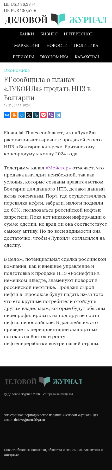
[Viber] (51, 115)
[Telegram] (58, 115)
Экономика (54, 56)
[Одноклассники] (14, 115)
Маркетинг (27, 45)
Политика (86, 45)
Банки (27, 33)
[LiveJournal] (36, 115)
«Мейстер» (58, 168)
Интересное (78, 33)
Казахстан (87, 56)
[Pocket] (43, 115)
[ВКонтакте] (7, 115)
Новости (57, 45)
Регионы (23, 56)
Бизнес (49, 33)
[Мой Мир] (21, 115)
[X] (29, 115)
